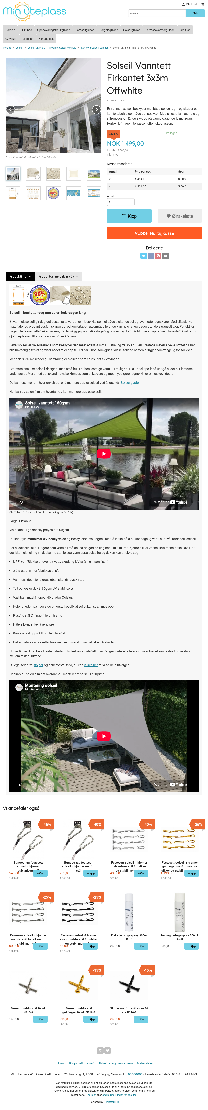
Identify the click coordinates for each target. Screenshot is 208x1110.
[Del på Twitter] (143, 256)
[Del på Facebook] (151, 256)
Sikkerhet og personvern (115, 1063)
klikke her (91, 665)
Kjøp (132, 216)
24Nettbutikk (111, 1102)
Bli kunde (26, 30)
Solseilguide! (130, 382)
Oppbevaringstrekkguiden (53, 30)
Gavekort (11, 39)
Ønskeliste (182, 216)
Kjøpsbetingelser (81, 1063)
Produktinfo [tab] (18, 276)
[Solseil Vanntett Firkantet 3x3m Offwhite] (53, 105)
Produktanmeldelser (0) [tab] (56, 276)
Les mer (91, 1095)
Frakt (61, 1063)
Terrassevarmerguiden (160, 30)
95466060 (135, 1074)
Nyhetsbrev (145, 1063)
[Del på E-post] (165, 256)
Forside (10, 30)
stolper (38, 665)
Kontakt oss (46, 39)
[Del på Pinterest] (158, 256)
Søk (195, 13)
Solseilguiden (131, 30)
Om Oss (185, 30)
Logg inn (28, 39)
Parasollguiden (84, 30)
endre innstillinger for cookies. (120, 1095)
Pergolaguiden (109, 30)
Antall (110, 196)
